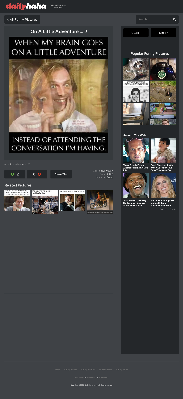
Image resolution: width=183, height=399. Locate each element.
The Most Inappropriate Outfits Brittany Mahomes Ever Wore (162, 203)
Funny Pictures (88, 369)
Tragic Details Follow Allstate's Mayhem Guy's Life (135, 167)
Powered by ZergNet (168, 209)
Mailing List (91, 377)
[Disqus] (58, 254)
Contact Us (104, 377)
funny (109, 177)
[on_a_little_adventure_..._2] (58, 95)
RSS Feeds (79, 377)
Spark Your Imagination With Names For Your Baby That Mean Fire (162, 167)
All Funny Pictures (23, 20)
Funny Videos (70, 369)
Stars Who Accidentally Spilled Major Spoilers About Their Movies (134, 203)
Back (137, 33)
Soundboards (105, 369)
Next (162, 33)
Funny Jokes (122, 369)
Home (57, 369)
